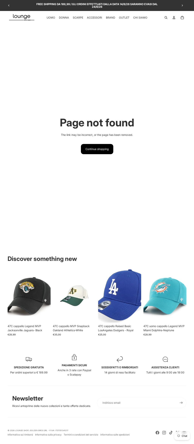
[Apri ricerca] (166, 17)
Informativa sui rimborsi (20, 434)
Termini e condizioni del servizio (81, 434)
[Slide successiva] (182, 5)
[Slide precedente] (9, 5)
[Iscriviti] (181, 402)
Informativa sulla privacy (48, 434)
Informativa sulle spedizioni (115, 434)
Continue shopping (97, 149)
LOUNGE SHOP (22, 430)
